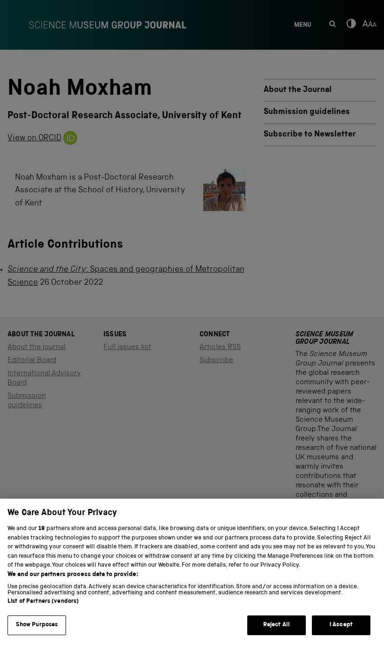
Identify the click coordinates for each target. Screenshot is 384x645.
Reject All (276, 625)
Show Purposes (37, 625)
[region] (192, 572)
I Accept (341, 625)
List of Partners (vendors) (43, 602)
